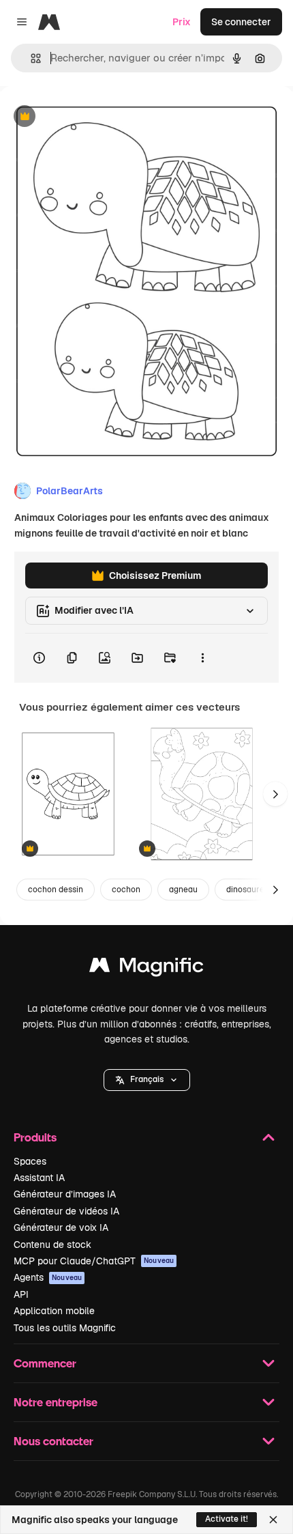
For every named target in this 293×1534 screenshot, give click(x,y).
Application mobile (54, 1311)
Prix (181, 22)
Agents (48, 1277)
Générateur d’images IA (65, 1194)
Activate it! (226, 1519)
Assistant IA (39, 1177)
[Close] (273, 1519)
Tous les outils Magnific (65, 1328)
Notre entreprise (55, 1402)
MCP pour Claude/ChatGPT (94, 1261)
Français (147, 1079)
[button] (147, 1080)
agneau (183, 889)
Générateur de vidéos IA (66, 1211)
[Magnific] (146, 968)
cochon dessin (55, 889)
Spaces (30, 1161)
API (21, 1294)
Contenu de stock (52, 1244)
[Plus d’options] (202, 658)
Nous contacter (53, 1441)
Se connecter (241, 22)
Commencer (45, 1363)
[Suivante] (275, 794)
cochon (126, 889)
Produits (35, 1137)
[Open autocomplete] (30, 58)
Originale (90, 117)
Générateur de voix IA (61, 1227)
